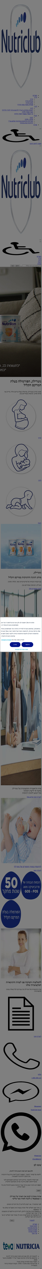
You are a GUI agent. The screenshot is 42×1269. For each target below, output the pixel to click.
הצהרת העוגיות (6, 640)
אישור (27, 644)
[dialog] (21, 634)
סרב (15, 644)
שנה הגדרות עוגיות (21, 649)
